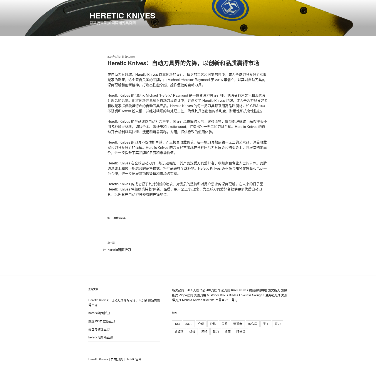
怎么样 (252, 323)
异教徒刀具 (120, 218)
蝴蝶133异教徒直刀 (101, 321)
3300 (188, 323)
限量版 (240, 331)
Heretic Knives (122, 15)
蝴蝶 (192, 331)
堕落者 (237, 323)
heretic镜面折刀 (99, 313)
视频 (204, 331)
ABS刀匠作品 (196, 290)
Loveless (245, 295)
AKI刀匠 (211, 290)
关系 (225, 323)
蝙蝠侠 (179, 331)
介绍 (201, 323)
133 (177, 323)
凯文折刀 (274, 290)
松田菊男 (231, 300)
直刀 (278, 323)
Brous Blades (229, 295)
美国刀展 (200, 295)
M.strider (213, 295)
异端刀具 (117, 359)
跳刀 (216, 331)
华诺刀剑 (224, 290)
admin (131, 56)
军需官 (220, 300)
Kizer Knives (239, 290)
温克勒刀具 (272, 295)
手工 (266, 323)
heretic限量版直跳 (100, 337)
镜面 (228, 331)
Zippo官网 (186, 295)
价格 (213, 323)
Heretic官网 (133, 359)
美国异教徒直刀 (99, 329)
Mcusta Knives (192, 300)
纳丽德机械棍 (258, 290)
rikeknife (209, 300)
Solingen (258, 295)
